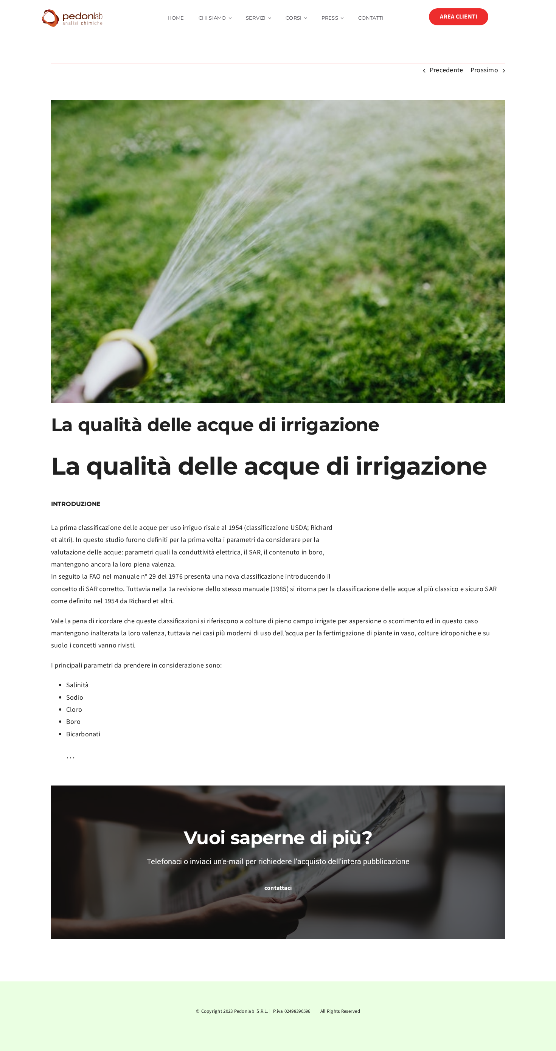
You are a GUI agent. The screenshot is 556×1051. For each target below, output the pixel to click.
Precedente (446, 70)
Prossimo (484, 70)
